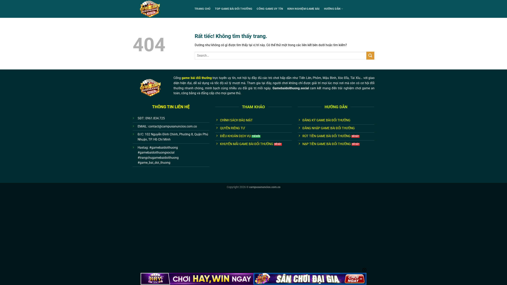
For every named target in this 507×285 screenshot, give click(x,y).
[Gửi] (370, 55)
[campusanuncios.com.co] (161, 9)
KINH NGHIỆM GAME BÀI (303, 8)
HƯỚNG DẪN (332, 8)
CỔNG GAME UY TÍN (270, 8)
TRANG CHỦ (202, 8)
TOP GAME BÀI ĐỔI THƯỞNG (234, 8)
